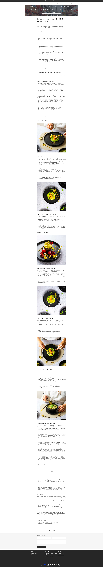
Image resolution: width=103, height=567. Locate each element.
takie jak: (38, 97)
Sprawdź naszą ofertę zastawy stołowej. (43, 232)
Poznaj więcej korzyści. (49, 556)
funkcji (53, 332)
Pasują (64, 227)
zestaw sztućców (51, 72)
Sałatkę (44, 449)
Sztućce (56, 170)
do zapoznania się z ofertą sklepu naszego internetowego (55, 515)
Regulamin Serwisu (34, 554)
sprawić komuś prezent (58, 514)
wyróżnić (43, 426)
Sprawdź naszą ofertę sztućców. (42, 464)
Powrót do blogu (52, 530)
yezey (43, 565)
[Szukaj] (68, 3)
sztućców (43, 216)
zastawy (53, 220)
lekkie (48, 171)
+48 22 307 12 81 (61, 553)
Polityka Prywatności (34, 553)
